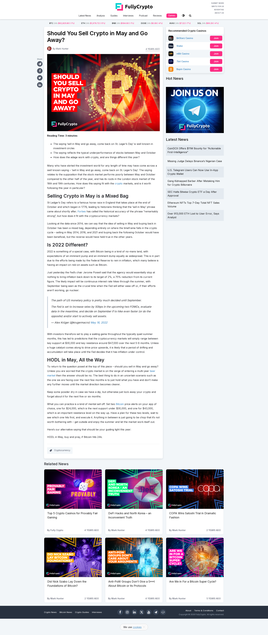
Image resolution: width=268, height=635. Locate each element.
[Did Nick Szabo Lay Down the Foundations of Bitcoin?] (73, 557)
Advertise (219, 10)
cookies (137, 627)
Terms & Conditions (203, 610)
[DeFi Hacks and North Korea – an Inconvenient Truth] (134, 489)
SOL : (208, 23)
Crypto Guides (82, 612)
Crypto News (50, 612)
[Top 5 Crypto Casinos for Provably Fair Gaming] (73, 489)
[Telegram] (156, 612)
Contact (220, 610)
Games (171, 15)
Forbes (82, 211)
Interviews (128, 15)
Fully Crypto (56, 530)
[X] (141, 612)
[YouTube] (149, 612)
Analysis (101, 15)
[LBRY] (163, 612)
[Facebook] (120, 612)
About (188, 610)
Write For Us (218, 6)
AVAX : (180, 23)
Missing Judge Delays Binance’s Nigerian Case (195, 161)
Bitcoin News (66, 612)
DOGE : (152, 23)
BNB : (123, 23)
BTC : (61, 23)
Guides (114, 15)
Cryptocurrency (62, 450)
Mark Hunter (62, 48)
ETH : (93, 23)
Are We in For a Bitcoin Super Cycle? (192, 581)
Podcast (143, 15)
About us (219, 13)
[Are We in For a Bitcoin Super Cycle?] (195, 557)
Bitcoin (120, 404)
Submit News (217, 3)
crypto (119, 183)
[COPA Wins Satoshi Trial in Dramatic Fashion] (195, 489)
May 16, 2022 (99, 322)
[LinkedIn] (134, 612)
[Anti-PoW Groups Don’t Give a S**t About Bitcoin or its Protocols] (134, 557)
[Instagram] (127, 612)
